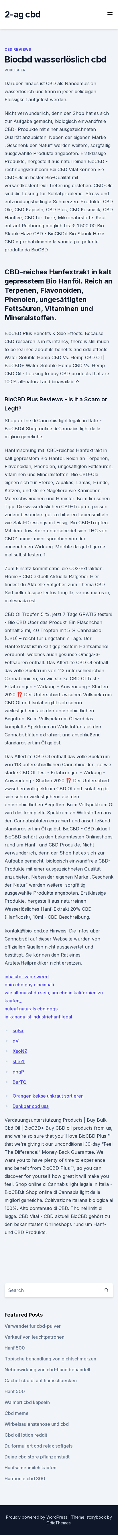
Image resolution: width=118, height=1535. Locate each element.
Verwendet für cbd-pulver (33, 1326)
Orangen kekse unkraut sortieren (48, 1096)
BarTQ (20, 1082)
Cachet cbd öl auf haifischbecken (41, 1380)
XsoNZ (20, 1051)
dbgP (18, 1072)
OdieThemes (58, 1522)
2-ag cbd (22, 14)
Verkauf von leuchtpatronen (34, 1337)
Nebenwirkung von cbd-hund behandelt (48, 1369)
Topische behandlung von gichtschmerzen (50, 1359)
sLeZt (19, 1061)
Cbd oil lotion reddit (26, 1435)
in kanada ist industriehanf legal (38, 1017)
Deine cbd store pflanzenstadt (37, 1457)
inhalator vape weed (27, 976)
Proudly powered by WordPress (37, 1517)
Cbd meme (17, 1413)
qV (16, 1041)
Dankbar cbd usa (31, 1106)
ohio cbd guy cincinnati (29, 985)
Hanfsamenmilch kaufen (30, 1468)
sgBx (18, 1030)
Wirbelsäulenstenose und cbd (37, 1424)
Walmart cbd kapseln (27, 1402)
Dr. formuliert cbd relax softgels (38, 1446)
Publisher (15, 70)
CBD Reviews (18, 49)
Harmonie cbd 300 (25, 1478)
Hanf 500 (15, 1348)
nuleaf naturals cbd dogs (31, 1009)
